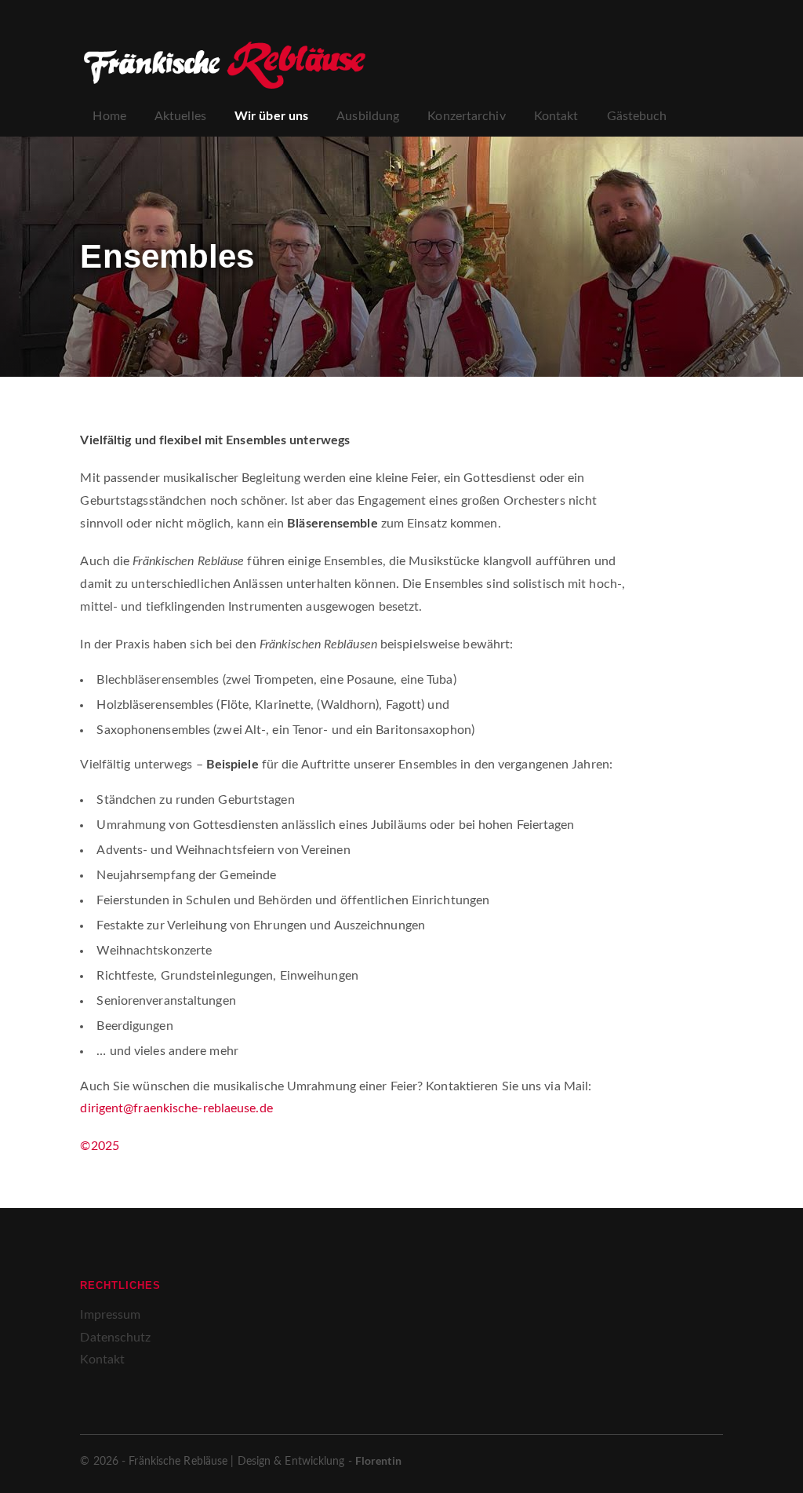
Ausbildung (367, 116)
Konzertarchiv (466, 116)
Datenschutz (115, 1337)
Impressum (110, 1315)
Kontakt (556, 116)
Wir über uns (271, 116)
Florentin (378, 1460)
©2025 (99, 1146)
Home (109, 116)
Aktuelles (180, 116)
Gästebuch (637, 116)
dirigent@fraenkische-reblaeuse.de (176, 1108)
